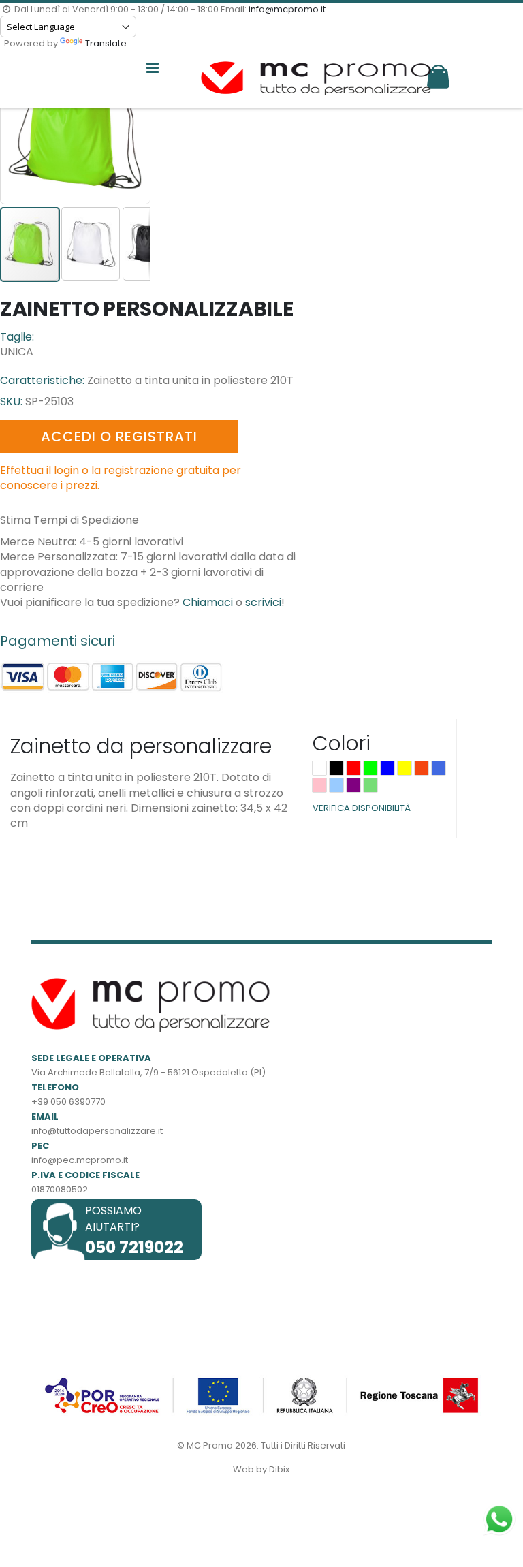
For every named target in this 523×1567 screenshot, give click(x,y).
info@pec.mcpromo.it (79, 1160)
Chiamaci (208, 602)
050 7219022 (134, 1247)
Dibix (279, 1469)
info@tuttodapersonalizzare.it (97, 1130)
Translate (106, 43)
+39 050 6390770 (68, 1101)
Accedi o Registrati (119, 436)
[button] (91, 243)
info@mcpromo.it (287, 9)
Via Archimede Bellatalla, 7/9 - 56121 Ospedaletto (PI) (148, 1072)
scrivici (263, 602)
